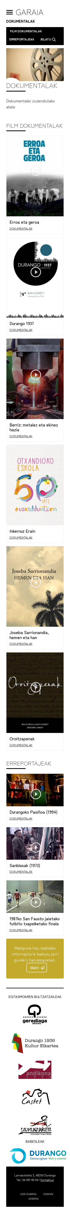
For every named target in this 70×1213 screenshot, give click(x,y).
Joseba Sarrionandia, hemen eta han (29, 634)
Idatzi (34, 967)
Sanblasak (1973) (25, 865)
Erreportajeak (21, 39)
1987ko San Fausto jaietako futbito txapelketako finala (35, 920)
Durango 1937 (22, 323)
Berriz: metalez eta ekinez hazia (34, 427)
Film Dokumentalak (26, 31)
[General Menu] (9, 12)
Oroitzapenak (22, 738)
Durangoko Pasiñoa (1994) (34, 812)
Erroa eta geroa (24, 222)
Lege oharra (28, 1194)
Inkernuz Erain (22, 531)
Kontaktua (47, 1179)
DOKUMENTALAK (20, 21)
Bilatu (46, 39)
